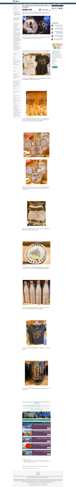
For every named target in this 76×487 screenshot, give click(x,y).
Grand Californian (16, 83)
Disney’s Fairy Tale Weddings (30, 13)
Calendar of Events (16, 60)
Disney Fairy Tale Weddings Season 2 (39, 461)
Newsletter (54, 3)
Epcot (14, 103)
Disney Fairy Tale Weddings (39, 460)
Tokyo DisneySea (16, 111)
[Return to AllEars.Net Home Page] (19, 2)
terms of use (58, 476)
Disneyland (25, 3)
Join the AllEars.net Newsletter (32, 405)
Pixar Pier (14, 88)
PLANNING (15, 67)
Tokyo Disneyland (16, 109)
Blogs (44, 3)
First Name (53, 60)
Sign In (60, 3)
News (14, 58)
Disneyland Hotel (16, 82)
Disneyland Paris (16, 114)
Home (14, 3)
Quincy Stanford (45, 9)
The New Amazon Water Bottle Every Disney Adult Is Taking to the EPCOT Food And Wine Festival (17, 39)
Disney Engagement (29, 460)
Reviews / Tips (49, 3)
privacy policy (51, 476)
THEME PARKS (15, 73)
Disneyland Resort (27, 459)
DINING (14, 70)
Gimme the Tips (55, 67)
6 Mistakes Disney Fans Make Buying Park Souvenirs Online (16, 47)
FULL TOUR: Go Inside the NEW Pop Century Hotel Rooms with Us (16, 34)
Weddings (34, 462)
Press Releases (15, 64)
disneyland (30, 462)
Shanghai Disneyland (16, 112)
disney (25, 460)
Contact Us (38, 472)
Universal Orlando (38, 3)
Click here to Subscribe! (36, 409)
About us (18, 476)
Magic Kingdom (16, 105)
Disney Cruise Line (31, 3)
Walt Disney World (19, 3)
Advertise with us (24, 476)
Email (53, 63)
